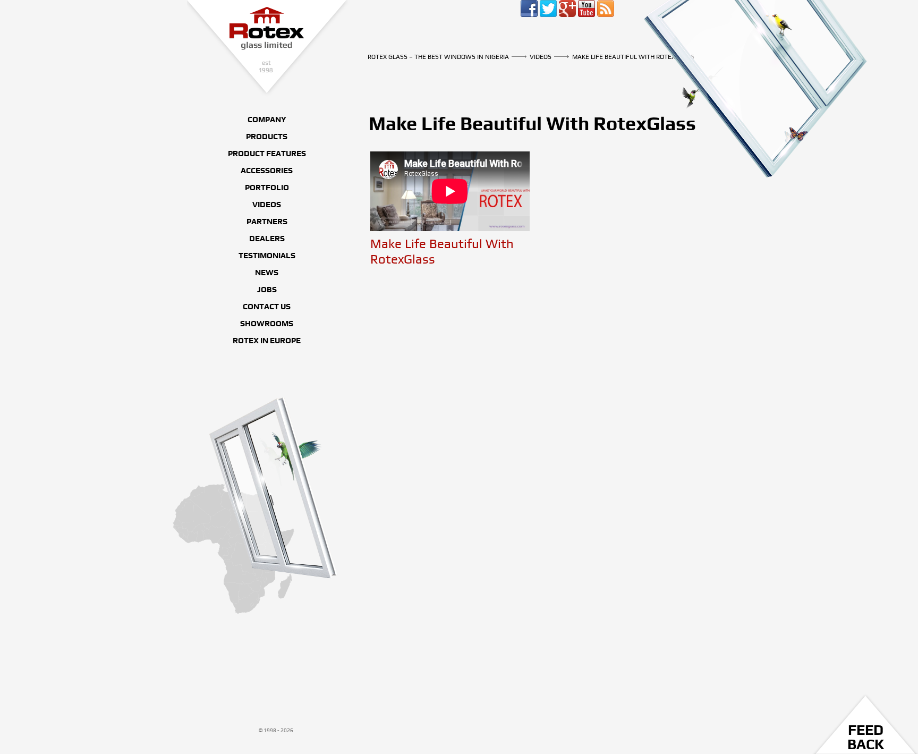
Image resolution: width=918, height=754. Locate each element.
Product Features (267, 153)
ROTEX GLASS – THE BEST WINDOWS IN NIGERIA (268, 48)
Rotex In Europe (267, 340)
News (266, 272)
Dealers (267, 238)
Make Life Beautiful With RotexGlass (633, 57)
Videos (540, 57)
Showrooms (266, 323)
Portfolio (267, 187)
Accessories (267, 170)
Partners (266, 221)
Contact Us (267, 306)
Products (266, 136)
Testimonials (267, 255)
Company (267, 119)
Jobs (267, 289)
